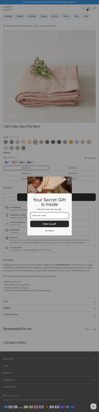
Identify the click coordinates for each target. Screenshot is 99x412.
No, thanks (49, 230)
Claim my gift (49, 224)
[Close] (69, 180)
